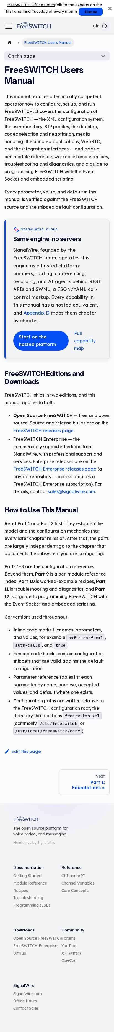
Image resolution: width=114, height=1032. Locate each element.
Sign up (91, 12)
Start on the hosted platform (37, 340)
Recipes (20, 890)
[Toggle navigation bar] (8, 26)
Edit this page (26, 751)
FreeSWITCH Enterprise (35, 945)
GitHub (19, 953)
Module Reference (30, 883)
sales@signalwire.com (71, 491)
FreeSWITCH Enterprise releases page (54, 469)
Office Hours (25, 1000)
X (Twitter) (71, 953)
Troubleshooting (28, 897)
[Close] (110, 8)
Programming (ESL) (31, 905)
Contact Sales (26, 1008)
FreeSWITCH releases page (43, 430)
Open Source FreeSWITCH (38, 938)
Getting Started (27, 875)
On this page (21, 56)
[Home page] (9, 42)
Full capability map (85, 340)
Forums (68, 938)
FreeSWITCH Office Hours (31, 4)
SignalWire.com (27, 993)
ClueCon (68, 960)
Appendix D (37, 313)
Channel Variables (77, 883)
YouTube (69, 945)
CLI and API (73, 875)
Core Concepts (75, 890)
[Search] (105, 26)
